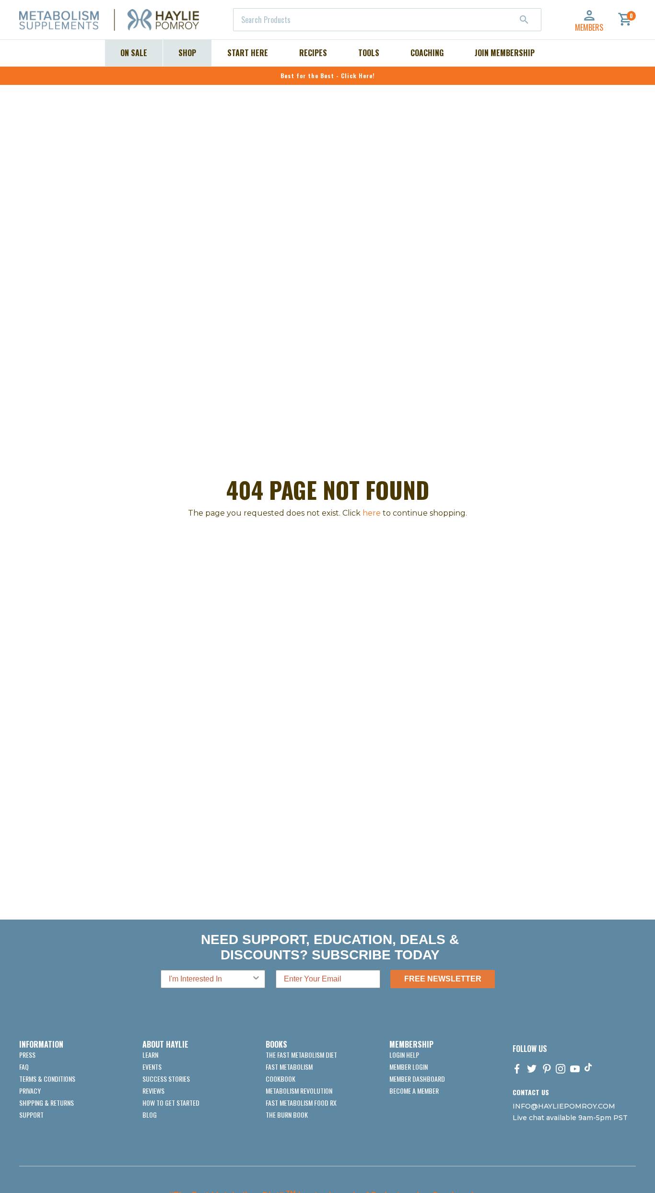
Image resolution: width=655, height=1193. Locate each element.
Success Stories (166, 1079)
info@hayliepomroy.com (564, 1106)
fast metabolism (289, 1067)
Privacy (30, 1091)
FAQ (24, 1067)
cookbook (280, 1079)
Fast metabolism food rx (301, 1103)
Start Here (247, 53)
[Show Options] (256, 979)
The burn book (287, 1115)
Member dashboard (417, 1079)
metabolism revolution (299, 1091)
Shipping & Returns (46, 1103)
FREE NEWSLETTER (442, 979)
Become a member (414, 1091)
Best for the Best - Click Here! (328, 75)
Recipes (313, 53)
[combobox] (387, 19)
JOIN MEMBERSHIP (505, 53)
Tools (368, 53)
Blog (149, 1115)
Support (31, 1115)
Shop (187, 53)
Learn (150, 1055)
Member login (408, 1067)
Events (152, 1067)
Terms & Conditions (47, 1079)
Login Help (404, 1055)
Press (27, 1055)
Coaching (427, 53)
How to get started (170, 1103)
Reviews (153, 1091)
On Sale (133, 53)
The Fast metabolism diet (301, 1055)
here (372, 513)
